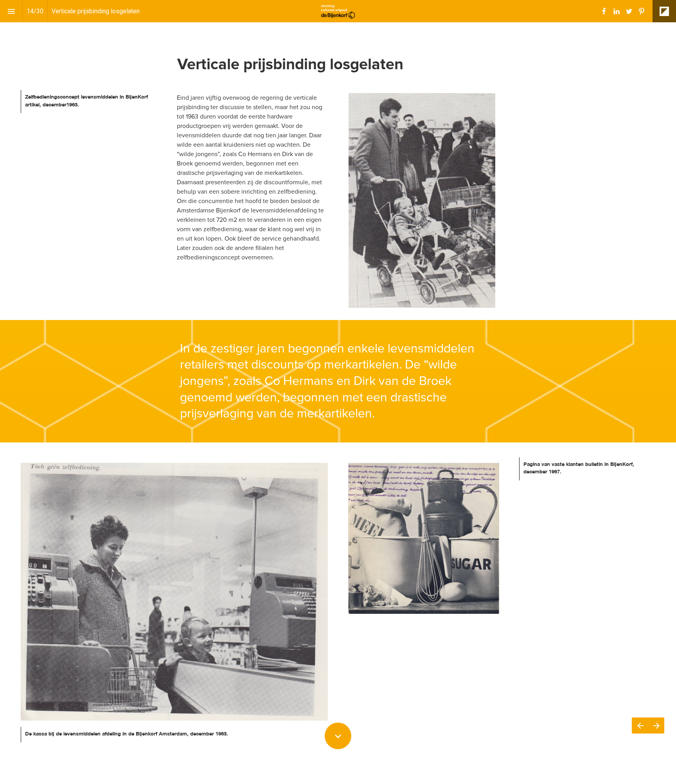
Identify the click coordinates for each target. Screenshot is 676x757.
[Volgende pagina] (656, 725)
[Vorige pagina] (640, 725)
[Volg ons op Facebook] (604, 11)
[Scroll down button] (338, 736)
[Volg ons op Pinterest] (641, 11)
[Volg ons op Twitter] (629, 11)
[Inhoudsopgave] (11, 11)
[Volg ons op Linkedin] (616, 11)
